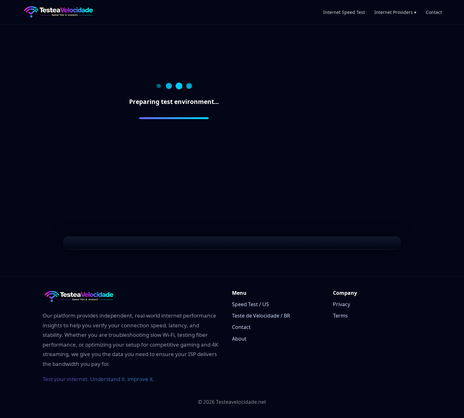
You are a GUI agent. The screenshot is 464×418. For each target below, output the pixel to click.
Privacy (341, 304)
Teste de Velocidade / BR (261, 315)
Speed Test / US (250, 304)
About (239, 338)
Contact (434, 12)
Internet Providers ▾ (395, 12)
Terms (340, 315)
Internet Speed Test (344, 12)
